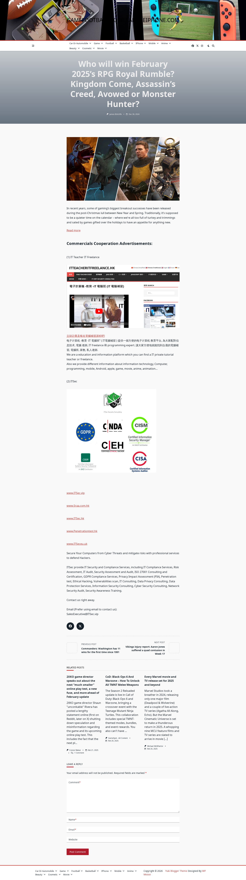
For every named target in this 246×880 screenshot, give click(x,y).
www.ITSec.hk (75, 518)
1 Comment (79, 753)
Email (72, 829)
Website (73, 839)
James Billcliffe (115, 114)
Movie (100, 48)
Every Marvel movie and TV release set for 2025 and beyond (160, 681)
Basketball (125, 43)
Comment (74, 782)
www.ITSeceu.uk (77, 544)
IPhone (139, 43)
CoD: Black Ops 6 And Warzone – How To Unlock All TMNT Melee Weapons (122, 681)
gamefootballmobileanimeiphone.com (123, 20)
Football (110, 43)
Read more (73, 230)
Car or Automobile (78, 43)
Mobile (152, 43)
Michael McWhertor (155, 746)
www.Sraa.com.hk (78, 506)
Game (97, 43)
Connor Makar (75, 750)
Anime (164, 43)
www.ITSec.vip (76, 493)
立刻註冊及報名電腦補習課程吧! (86, 336)
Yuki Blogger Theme (176, 870)
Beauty (72, 48)
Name (72, 819)
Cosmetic (87, 48)
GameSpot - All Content (118, 738)
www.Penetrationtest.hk (82, 531)
